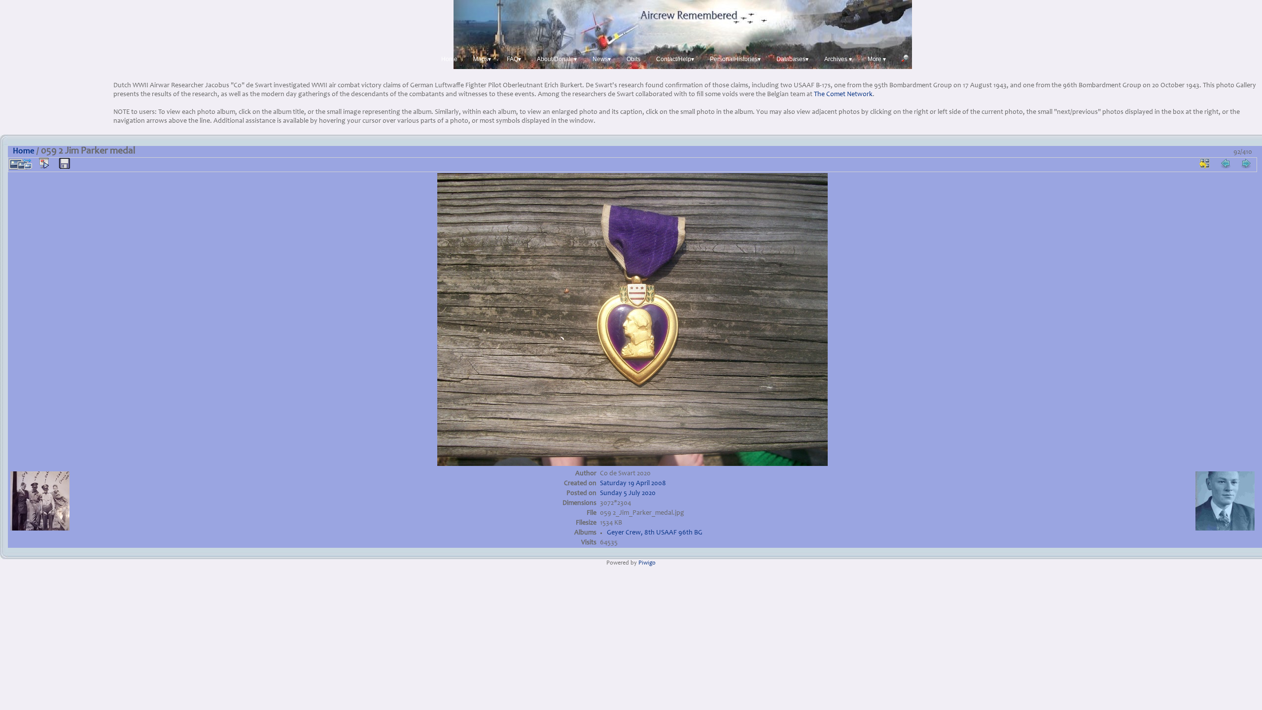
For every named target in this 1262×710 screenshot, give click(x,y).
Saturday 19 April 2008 (633, 483)
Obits (633, 59)
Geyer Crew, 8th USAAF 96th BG (654, 533)
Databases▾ (792, 59)
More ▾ (877, 59)
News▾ (602, 59)
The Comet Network (843, 94)
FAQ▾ (514, 59)
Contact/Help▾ (675, 59)
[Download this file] (64, 164)
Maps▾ (482, 59)
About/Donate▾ (557, 59)
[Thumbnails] (1204, 163)
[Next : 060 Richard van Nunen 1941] (1246, 163)
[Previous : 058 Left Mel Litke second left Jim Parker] (1225, 163)
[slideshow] (44, 163)
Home (449, 59)
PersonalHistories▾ (735, 59)
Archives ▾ (838, 59)
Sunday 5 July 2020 (628, 493)
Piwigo (647, 563)
